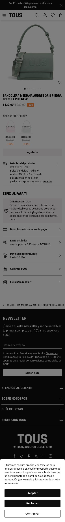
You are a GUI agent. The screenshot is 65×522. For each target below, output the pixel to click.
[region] (32, 490)
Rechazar (32, 503)
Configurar (32, 513)
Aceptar (32, 493)
